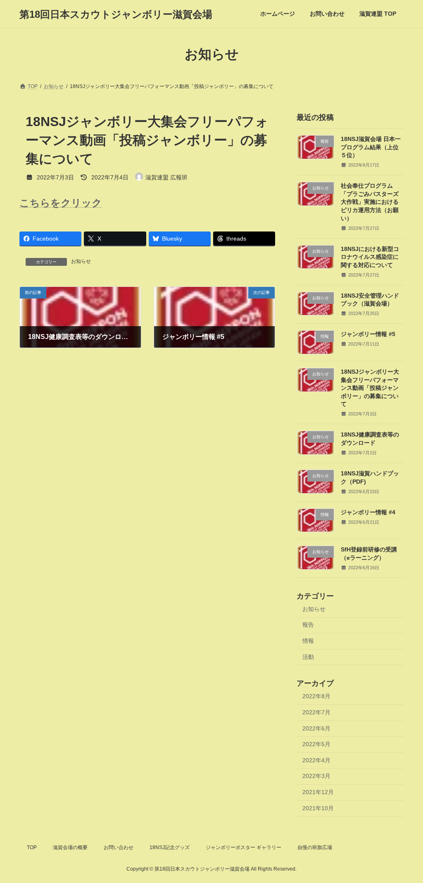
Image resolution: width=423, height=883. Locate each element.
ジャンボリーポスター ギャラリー (243, 847)
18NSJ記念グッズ (170, 847)
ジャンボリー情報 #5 (368, 334)
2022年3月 (316, 776)
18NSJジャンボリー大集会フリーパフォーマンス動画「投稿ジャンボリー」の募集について (370, 387)
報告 (308, 625)
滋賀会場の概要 (70, 847)
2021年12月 (318, 792)
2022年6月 (316, 728)
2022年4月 (316, 760)
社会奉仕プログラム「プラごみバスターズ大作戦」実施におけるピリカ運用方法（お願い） (370, 201)
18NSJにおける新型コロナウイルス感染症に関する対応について (370, 257)
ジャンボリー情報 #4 (368, 512)
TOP (32, 847)
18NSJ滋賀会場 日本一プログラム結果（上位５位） (371, 147)
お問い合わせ (118, 847)
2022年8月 (316, 696)
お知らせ (81, 261)
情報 (308, 640)
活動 (308, 657)
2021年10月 (318, 808)
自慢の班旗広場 (314, 847)
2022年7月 (316, 712)
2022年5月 (316, 744)
